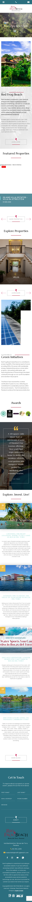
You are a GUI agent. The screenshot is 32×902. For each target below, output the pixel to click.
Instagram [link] (12, 858)
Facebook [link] (8, 858)
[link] (16, 2)
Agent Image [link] (19, 890)
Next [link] (28, 219)
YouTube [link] (18, 858)
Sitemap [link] (12, 888)
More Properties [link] (16, 219)
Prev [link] (4, 456)
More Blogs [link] (16, 758)
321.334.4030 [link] (17, 849)
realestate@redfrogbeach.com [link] (16, 852)
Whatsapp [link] (23, 858)
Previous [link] (3, 219)
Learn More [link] (16, 142)
